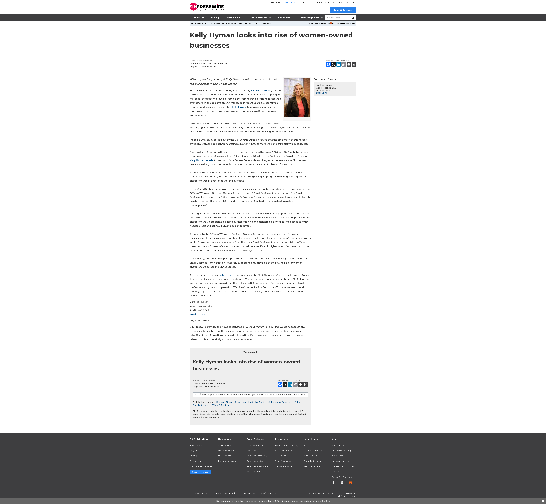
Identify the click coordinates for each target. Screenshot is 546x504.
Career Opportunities (343, 466)
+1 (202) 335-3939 (289, 2)
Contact (340, 2)
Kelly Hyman (239, 107)
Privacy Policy (248, 493)
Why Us (193, 451)
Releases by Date (255, 471)
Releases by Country (257, 461)
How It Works (196, 445)
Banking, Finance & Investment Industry (237, 402)
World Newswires (227, 451)
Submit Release (342, 10)
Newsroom (337, 456)
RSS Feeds (280, 456)
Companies (287, 402)
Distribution (196, 461)
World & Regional (221, 405)
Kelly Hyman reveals (201, 160)
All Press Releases (256, 445)
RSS (334, 23)
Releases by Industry (257, 456)
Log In (353, 2)
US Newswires (225, 456)
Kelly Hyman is (227, 275)
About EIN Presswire (342, 445)
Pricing (317, 2)
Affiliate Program (283, 451)
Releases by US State (257, 466)
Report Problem (312, 466)
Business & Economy (270, 402)
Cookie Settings (268, 493)
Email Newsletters (347, 23)
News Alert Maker (284, 466)
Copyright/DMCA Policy (225, 493)
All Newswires (225, 445)
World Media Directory (319, 23)
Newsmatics (327, 493)
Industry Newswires (228, 461)
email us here (197, 314)
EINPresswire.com (260, 90)
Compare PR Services (201, 466)
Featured (251, 451)
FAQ (306, 445)
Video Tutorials (311, 456)
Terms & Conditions (199, 493)
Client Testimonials (313, 461)
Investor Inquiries (340, 461)
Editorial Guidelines (313, 451)
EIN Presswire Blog (341, 451)
